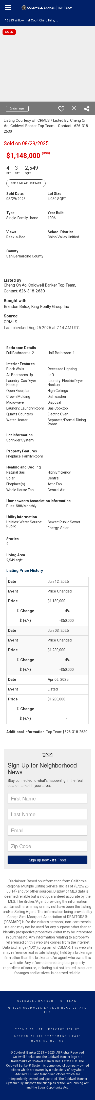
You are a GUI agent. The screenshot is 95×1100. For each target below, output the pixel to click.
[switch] (61, 109)
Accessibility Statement (40, 1036)
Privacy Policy (64, 1029)
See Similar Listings (26, 183)
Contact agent (17, 108)
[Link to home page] (47, 7)
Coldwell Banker (35, 1001)
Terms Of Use (29, 1029)
